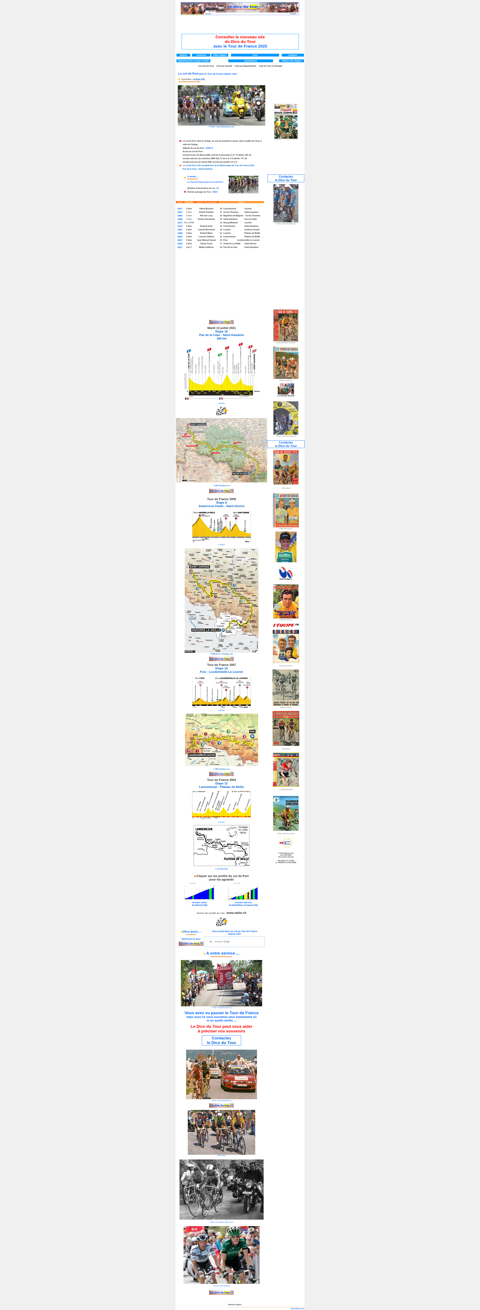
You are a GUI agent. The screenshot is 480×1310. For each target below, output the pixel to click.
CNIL (292, 861)
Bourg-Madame (230, 223)
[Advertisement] (240, 22)
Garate (212, 240)
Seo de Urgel (250, 219)
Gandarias (210, 219)
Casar (209, 244)
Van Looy (208, 216)
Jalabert (210, 237)
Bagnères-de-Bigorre (234, 216)
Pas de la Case (230, 247)
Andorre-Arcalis (252, 230)
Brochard (210, 230)
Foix (225, 240)
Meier (210, 233)
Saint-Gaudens (251, 212)
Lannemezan (229, 237)
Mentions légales (235, 1305)
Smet (209, 226)
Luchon (248, 209)
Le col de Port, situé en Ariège (197, 141)
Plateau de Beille (252, 233)
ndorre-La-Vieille (232, 244)
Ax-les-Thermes (230, 212)
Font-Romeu (229, 226)
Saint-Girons (250, 244)
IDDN (294, 862)
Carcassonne (229, 209)
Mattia (202, 247)
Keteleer (209, 212)
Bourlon (209, 209)
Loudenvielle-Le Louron (244, 240)
